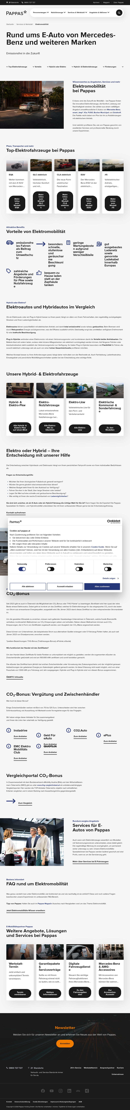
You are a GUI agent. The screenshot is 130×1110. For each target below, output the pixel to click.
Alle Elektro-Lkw (80, 429)
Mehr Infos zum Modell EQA (17, 203)
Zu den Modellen (110, 429)
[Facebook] (43, 1091)
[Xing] (87, 1091)
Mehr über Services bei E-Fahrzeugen (91, 862)
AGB (80, 1102)
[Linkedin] (69, 1091)
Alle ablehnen (28, 586)
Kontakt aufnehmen (16, 513)
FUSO (90, 112)
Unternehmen (118, 1074)
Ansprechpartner (107, 1068)
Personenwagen (39, 12)
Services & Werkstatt (76, 12)
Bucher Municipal (101, 112)
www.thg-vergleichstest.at (48, 785)
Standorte (14, 2)
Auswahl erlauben (65, 586)
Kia (85, 112)
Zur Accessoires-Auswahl (110, 992)
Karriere (96, 2)
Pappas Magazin (45, 904)
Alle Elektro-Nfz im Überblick (50, 428)
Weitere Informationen (50, 993)
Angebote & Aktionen (98, 12)
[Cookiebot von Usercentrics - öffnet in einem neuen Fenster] (109, 521)
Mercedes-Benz (113, 110)
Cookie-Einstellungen (40, 1102)
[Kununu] (78, 1091)
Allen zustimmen (102, 586)
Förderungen (110, 67)
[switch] (50, 569)
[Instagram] (61, 1091)
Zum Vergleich (25, 803)
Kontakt (9, 1102)
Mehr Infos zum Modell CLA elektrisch (65, 201)
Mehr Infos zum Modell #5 (113, 203)
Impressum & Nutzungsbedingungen (63, 1102)
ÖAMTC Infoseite (14, 677)
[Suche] (119, 13)
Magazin (106, 2)
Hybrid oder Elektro (57, 67)
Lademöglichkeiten (59, 496)
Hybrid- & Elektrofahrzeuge (85, 67)
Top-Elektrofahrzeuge (17, 67)
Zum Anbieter (20, 736)
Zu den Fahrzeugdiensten (80, 992)
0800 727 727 (29, 2)
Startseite (10, 24)
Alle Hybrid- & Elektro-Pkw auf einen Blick (20, 428)
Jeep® (80, 112)
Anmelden (65, 1044)
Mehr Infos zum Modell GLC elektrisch (41, 201)
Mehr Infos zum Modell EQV (89, 203)
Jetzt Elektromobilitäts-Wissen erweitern (25, 911)
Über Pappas (118, 2)
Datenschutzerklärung (22, 1102)
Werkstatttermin (91, 1068)
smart (75, 112)
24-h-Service (75, 1068)
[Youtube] (52, 1091)
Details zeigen (109, 578)
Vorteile (38, 67)
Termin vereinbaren (20, 993)
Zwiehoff (117, 112)
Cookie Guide (97, 547)
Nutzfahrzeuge (57, 12)
